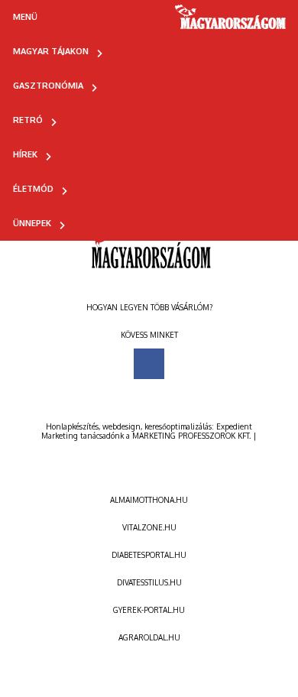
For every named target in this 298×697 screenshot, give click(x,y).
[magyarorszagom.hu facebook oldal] (149, 363)
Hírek (25, 154)
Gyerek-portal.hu (149, 609)
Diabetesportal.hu (149, 554)
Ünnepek (32, 223)
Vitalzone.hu (149, 527)
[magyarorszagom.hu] (231, 22)
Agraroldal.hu (149, 637)
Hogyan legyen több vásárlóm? (149, 307)
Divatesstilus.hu (149, 582)
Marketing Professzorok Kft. (191, 435)
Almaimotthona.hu (149, 499)
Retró (28, 120)
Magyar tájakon (51, 51)
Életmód (33, 188)
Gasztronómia (48, 85)
